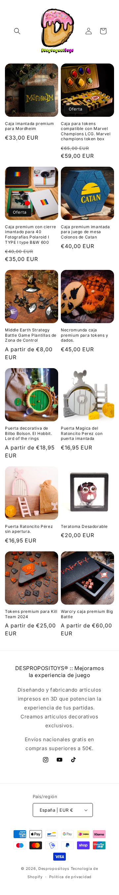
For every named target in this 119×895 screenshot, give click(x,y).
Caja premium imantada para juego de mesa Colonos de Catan (85, 231)
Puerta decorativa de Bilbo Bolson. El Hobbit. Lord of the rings (28, 433)
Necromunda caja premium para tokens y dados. (84, 335)
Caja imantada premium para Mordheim (29, 126)
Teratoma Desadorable (84, 526)
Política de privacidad (70, 876)
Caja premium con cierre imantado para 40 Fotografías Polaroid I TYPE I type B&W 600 (30, 234)
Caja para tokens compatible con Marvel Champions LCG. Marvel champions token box (86, 131)
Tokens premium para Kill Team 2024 (31, 614)
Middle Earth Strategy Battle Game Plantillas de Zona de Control (31, 335)
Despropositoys (53, 868)
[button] (17, 31)
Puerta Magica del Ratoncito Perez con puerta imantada (81, 433)
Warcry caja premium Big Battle (87, 614)
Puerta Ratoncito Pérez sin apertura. (29, 529)
